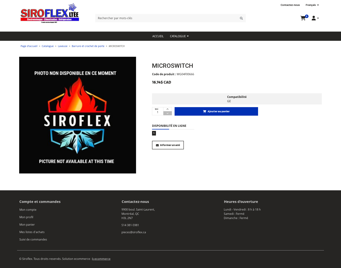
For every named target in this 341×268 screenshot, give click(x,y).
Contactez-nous (290, 5)
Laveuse (62, 46)
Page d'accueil (29, 46)
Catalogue (178, 36)
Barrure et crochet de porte (88, 46)
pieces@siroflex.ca (133, 232)
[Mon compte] (315, 18)
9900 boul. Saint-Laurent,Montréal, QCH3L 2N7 (138, 214)
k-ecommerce (101, 259)
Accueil (158, 36)
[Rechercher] (241, 18)
